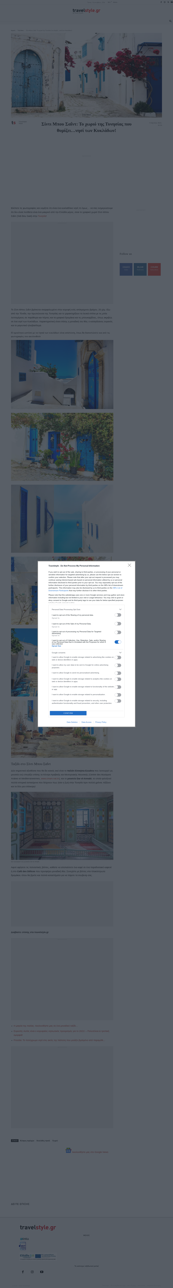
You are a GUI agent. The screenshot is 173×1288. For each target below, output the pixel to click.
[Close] (130, 566)
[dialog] (86, 644)
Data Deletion (72, 722)
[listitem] (86, 609)
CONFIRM (68, 713)
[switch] (118, 615)
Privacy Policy (100, 722)
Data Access (86, 722)
